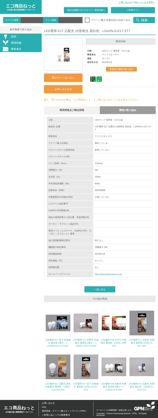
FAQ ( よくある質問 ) (144, 2)
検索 (144, 20)
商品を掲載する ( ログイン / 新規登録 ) (86, 10)
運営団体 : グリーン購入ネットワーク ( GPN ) (64, 411)
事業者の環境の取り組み (121, 69)
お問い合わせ (125, 2)
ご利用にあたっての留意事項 (56, 415)
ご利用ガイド (133, 10)
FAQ (44, 407)
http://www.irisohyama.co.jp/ (108, 274)
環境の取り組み (127, 110)
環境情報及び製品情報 (72, 110)
